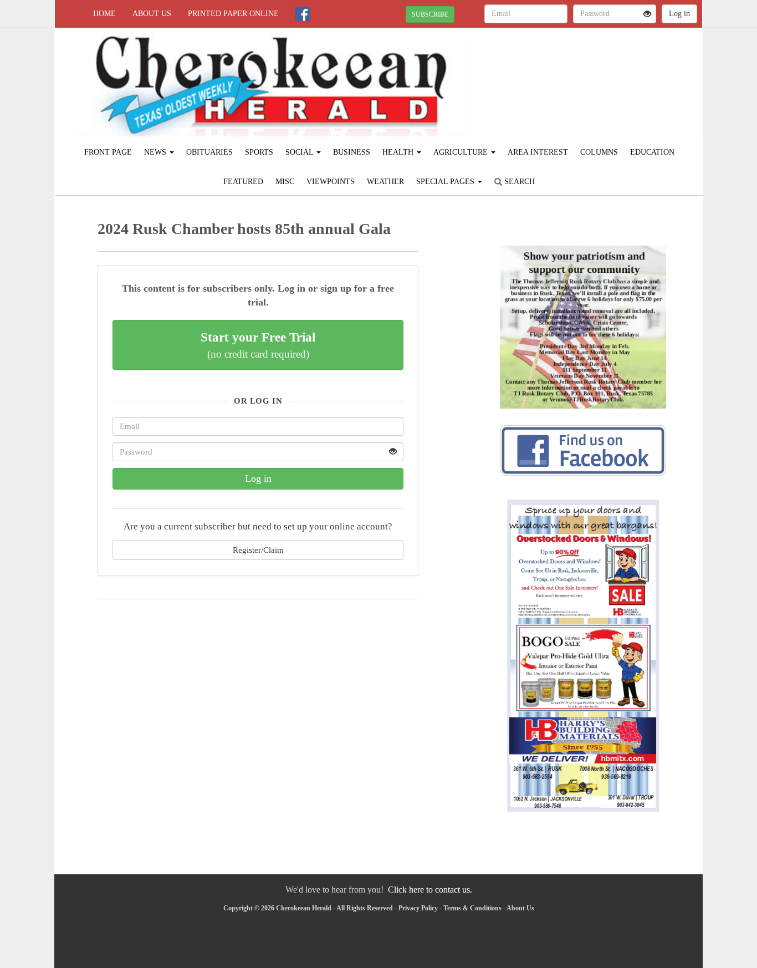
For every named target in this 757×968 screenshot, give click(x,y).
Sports (259, 152)
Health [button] (399, 152)
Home (104, 13)
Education (652, 152)
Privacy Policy (418, 908)
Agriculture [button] (461, 152)
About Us (151, 13)
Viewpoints (330, 181)
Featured (243, 181)
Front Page (108, 152)
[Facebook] (302, 14)
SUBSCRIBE (430, 14)
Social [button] (300, 152)
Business (351, 152)
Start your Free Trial (258, 345)
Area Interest (538, 152)
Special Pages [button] (446, 181)
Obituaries (209, 152)
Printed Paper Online (233, 13)
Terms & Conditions (472, 908)
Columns (599, 152)
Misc (284, 181)
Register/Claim (258, 549)
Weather (385, 181)
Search (518, 181)
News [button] (156, 152)
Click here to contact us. (430, 889)
